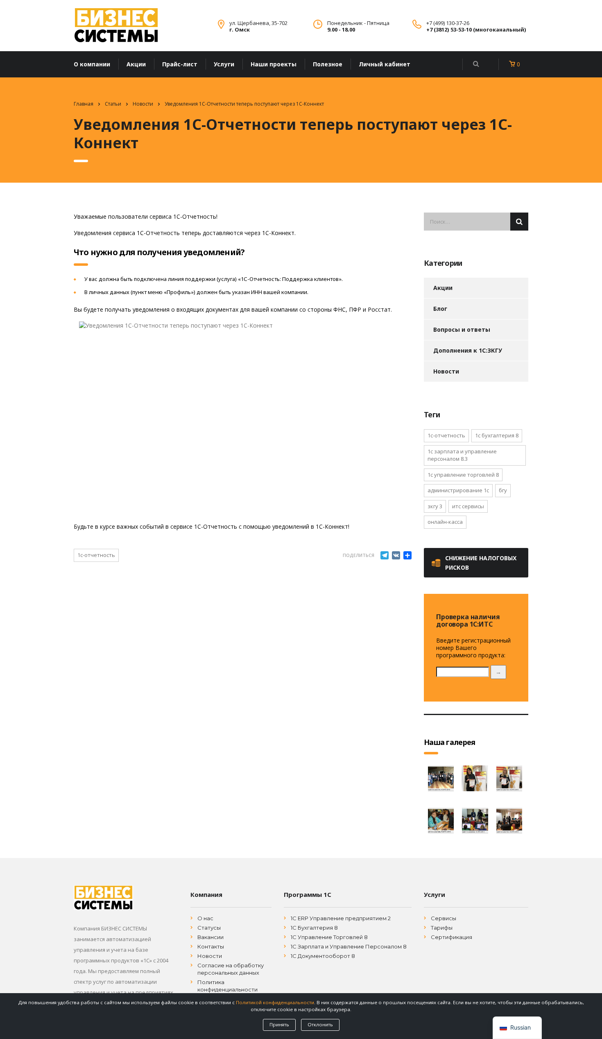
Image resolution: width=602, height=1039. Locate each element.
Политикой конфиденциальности (275, 1002)
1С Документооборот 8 (323, 956)
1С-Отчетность (96, 555)
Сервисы (443, 918)
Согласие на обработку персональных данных (230, 969)
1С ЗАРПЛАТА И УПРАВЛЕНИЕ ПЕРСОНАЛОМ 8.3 (462, 455)
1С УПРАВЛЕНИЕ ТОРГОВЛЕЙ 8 (463, 474)
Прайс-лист (179, 64)
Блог (440, 308)
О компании (92, 64)
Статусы (209, 927)
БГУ (503, 490)
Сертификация (451, 937)
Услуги (224, 64)
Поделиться (358, 555)
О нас (205, 918)
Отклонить (320, 1024)
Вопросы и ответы (461, 329)
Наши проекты (273, 64)
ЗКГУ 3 (435, 506)
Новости (446, 371)
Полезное (327, 64)
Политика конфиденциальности (227, 986)
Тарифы (442, 927)
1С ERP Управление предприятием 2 (341, 918)
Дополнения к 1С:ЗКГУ (467, 350)
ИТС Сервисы (468, 506)
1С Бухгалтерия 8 (314, 927)
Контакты (210, 946)
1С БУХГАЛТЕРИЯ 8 (496, 435)
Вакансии (210, 937)
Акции (136, 64)
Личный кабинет (384, 64)
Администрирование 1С (458, 490)
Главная (83, 103)
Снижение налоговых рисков (480, 562)
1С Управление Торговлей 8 (329, 937)
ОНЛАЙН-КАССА (445, 521)
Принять (279, 1024)
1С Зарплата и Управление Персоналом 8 (349, 946)
